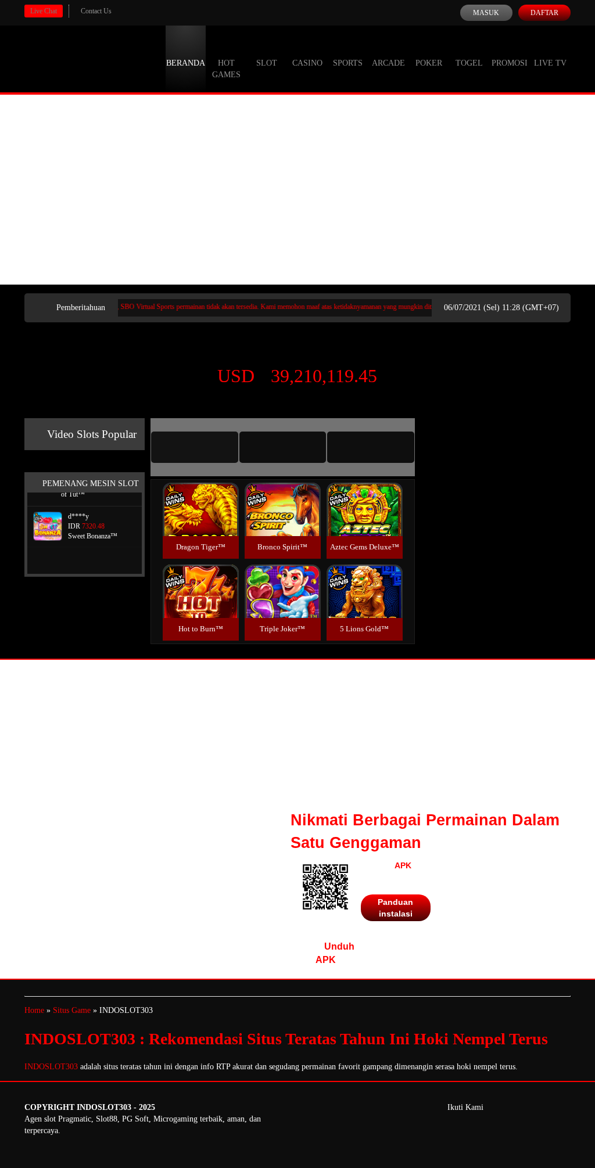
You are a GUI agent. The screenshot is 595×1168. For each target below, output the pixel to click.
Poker (428, 63)
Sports (348, 63)
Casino (307, 63)
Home (34, 1010)
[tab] (194, 447)
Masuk (486, 13)
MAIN (201, 521)
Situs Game (72, 1010)
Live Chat (43, 11)
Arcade (388, 63)
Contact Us (96, 11)
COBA (200, 495)
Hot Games (226, 69)
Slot (266, 63)
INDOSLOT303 (51, 1066)
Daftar (544, 13)
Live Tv (550, 63)
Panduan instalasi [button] (395, 907)
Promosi (510, 63)
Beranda (185, 63)
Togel (469, 63)
